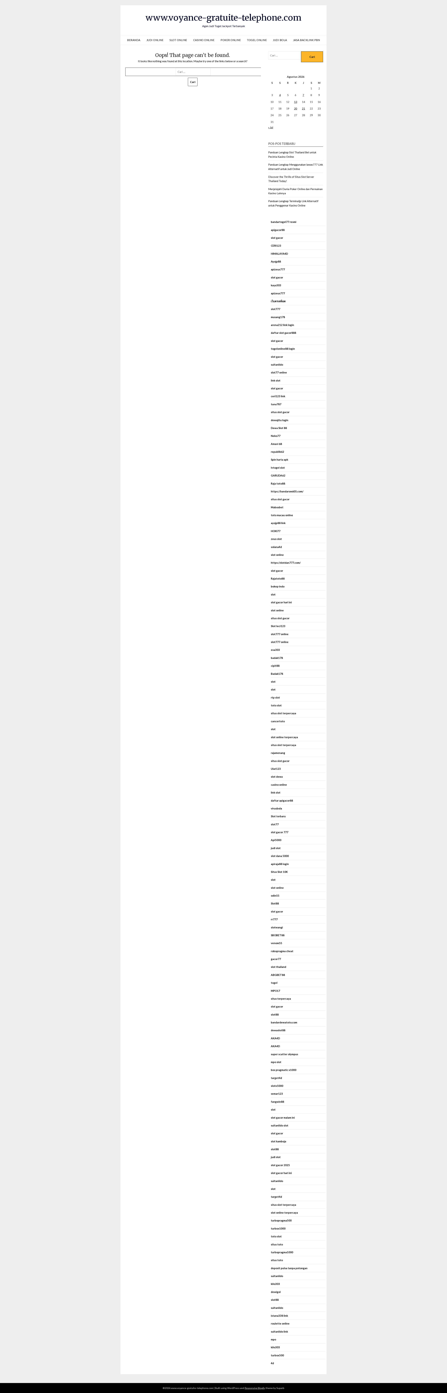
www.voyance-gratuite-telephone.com (223, 17)
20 (295, 108)
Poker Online (231, 40)
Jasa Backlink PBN (306, 40)
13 (295, 101)
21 (303, 108)
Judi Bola (280, 40)
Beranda (133, 40)
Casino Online (204, 40)
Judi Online (155, 40)
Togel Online (257, 40)
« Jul (270, 127)
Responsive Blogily (255, 1388)
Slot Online (178, 40)
